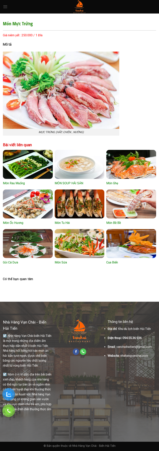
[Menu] (5, 6)
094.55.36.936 (132, 338)
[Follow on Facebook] (76, 351)
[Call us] (83, 351)
